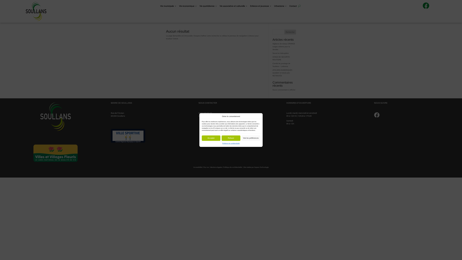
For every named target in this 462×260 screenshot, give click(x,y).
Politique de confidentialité (231, 143)
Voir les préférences (251, 138)
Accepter (211, 138)
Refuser (231, 138)
